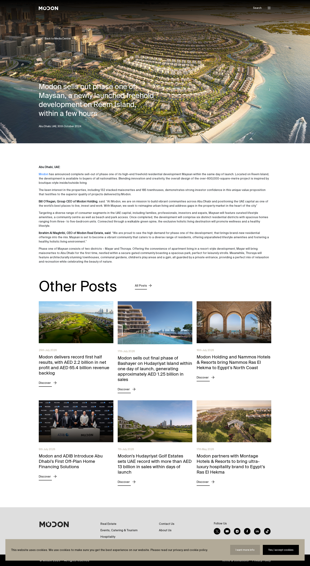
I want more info (245, 549)
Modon (43, 174)
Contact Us (166, 523)
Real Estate (108, 523)
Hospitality (107, 536)
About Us (165, 530)
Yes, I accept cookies (280, 549)
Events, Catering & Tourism (118, 530)
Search (257, 7)
